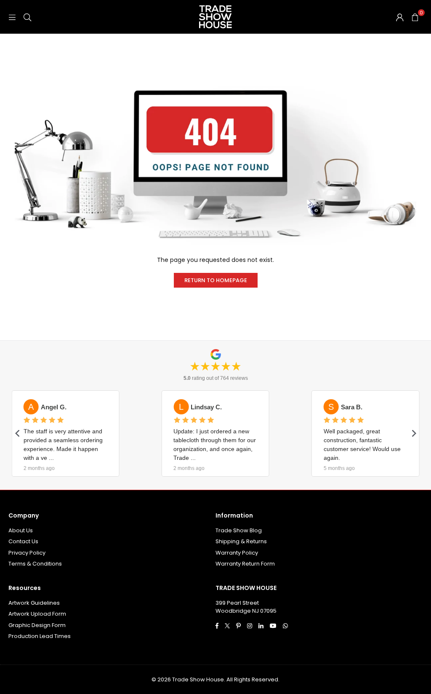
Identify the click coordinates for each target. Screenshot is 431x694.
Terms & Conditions (35, 564)
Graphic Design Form (37, 625)
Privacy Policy (26, 553)
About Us (20, 530)
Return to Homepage (215, 280)
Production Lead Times (39, 636)
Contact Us (23, 541)
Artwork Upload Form (37, 614)
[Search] (27, 17)
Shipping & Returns (241, 541)
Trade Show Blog (239, 530)
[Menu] (12, 17)
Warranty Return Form (245, 564)
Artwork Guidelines (34, 603)
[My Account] (399, 16)
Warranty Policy (237, 553)
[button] (415, 16)
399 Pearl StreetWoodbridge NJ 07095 (246, 607)
